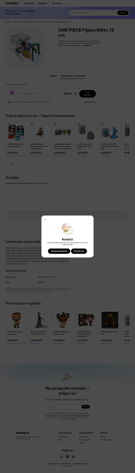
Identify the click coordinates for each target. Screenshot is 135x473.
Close (45, 219)
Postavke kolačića (59, 251)
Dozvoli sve (79, 251)
